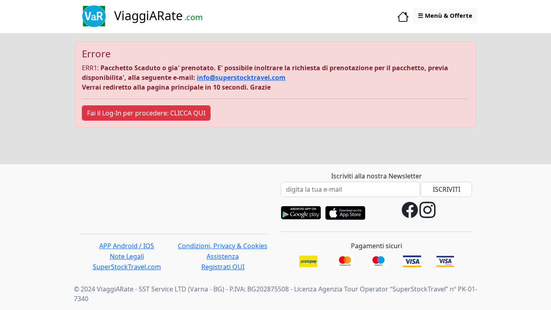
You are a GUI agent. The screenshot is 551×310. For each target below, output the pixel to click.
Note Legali (127, 256)
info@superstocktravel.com (241, 77)
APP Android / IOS (126, 245)
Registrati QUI (222, 266)
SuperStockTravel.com (127, 266)
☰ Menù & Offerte (445, 15)
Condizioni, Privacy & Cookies (222, 245)
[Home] (403, 18)
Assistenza (223, 256)
